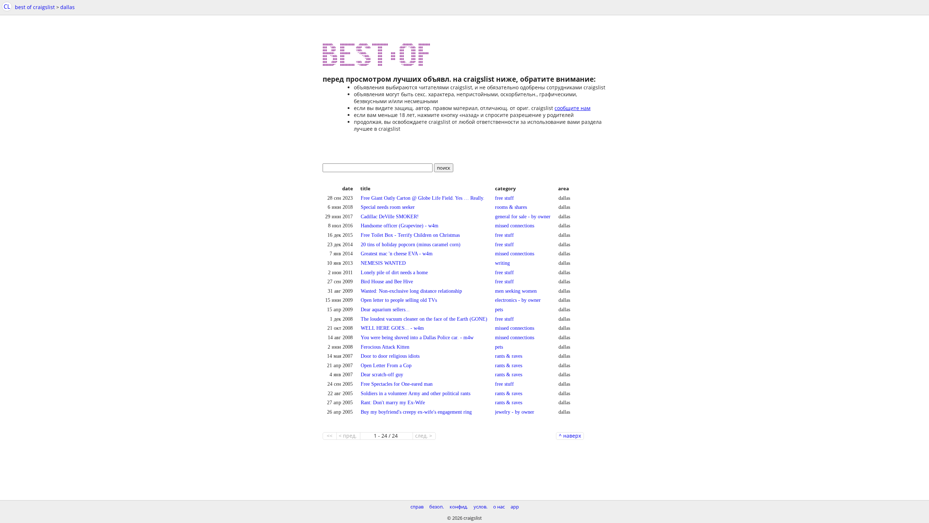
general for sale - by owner (523, 216)
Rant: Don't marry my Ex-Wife (393, 402)
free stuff (504, 198)
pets (499, 309)
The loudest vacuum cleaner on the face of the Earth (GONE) (424, 319)
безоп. (436, 506)
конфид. (459, 506)
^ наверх (570, 436)
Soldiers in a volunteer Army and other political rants (415, 393)
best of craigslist (35, 7)
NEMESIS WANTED (383, 263)
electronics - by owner (518, 300)
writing (502, 263)
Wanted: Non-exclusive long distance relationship (411, 291)
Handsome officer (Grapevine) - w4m (399, 225)
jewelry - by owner (514, 412)
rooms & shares (511, 207)
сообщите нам (572, 108)
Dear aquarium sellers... (385, 309)
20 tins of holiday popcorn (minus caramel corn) (411, 244)
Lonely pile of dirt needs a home (394, 272)
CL (7, 7)
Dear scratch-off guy (382, 374)
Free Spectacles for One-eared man (397, 384)
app (515, 506)
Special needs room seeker (388, 207)
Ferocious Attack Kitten (385, 347)
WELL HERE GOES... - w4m (392, 328)
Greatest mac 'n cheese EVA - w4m (397, 253)
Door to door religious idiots (390, 356)
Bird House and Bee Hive (387, 281)
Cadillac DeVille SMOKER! (390, 216)
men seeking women (516, 291)
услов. (480, 506)
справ (416, 506)
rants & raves (508, 356)
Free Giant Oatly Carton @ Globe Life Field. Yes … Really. (422, 198)
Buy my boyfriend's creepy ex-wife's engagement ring (416, 412)
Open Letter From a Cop (386, 365)
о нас (499, 506)
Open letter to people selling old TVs (399, 300)
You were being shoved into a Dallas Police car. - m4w (417, 337)
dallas (67, 7)
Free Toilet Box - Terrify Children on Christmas (410, 235)
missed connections (514, 225)
